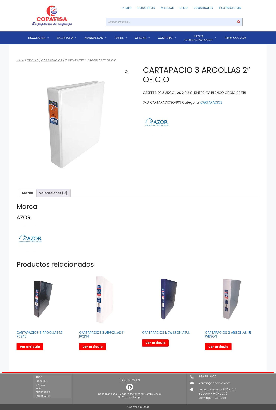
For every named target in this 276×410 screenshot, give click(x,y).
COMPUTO (165, 37)
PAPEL (119, 37)
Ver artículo (30, 346)
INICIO (127, 8)
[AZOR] (157, 123)
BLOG (184, 8)
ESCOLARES (36, 37)
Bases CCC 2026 (235, 37)
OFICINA (140, 37)
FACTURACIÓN (230, 8)
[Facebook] (129, 387)
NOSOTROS (146, 8)
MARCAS (167, 8)
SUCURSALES (203, 8)
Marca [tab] (27, 193)
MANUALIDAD (94, 37)
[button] (126, 72)
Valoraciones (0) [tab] (53, 193)
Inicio (20, 60)
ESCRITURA (65, 37)
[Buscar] (238, 22)
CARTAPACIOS (51, 60)
